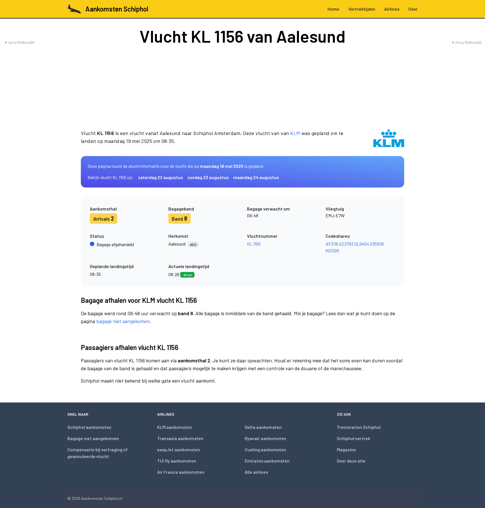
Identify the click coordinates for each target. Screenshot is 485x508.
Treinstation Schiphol (359, 427)
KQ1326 (332, 250)
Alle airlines (256, 472)
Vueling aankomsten (265, 449)
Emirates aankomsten (267, 460)
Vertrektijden (361, 9)
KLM (295, 133)
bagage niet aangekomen (123, 321)
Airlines (391, 9)
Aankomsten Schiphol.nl (101, 498)
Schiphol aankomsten (89, 427)
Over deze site (351, 460)
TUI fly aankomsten (176, 460)
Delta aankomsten (263, 427)
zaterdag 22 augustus (160, 177)
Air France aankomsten (180, 472)
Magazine (346, 449)
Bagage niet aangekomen (93, 438)
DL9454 (361, 243)
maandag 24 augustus (256, 177)
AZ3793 (346, 243)
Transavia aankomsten (180, 438)
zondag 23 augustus (208, 177)
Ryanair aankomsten (265, 438)
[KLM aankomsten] (388, 138)
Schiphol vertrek (353, 438)
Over (413, 9)
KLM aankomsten (174, 427)
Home (333, 9)
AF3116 (332, 243)
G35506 (377, 243)
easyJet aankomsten (178, 449)
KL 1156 (253, 243)
